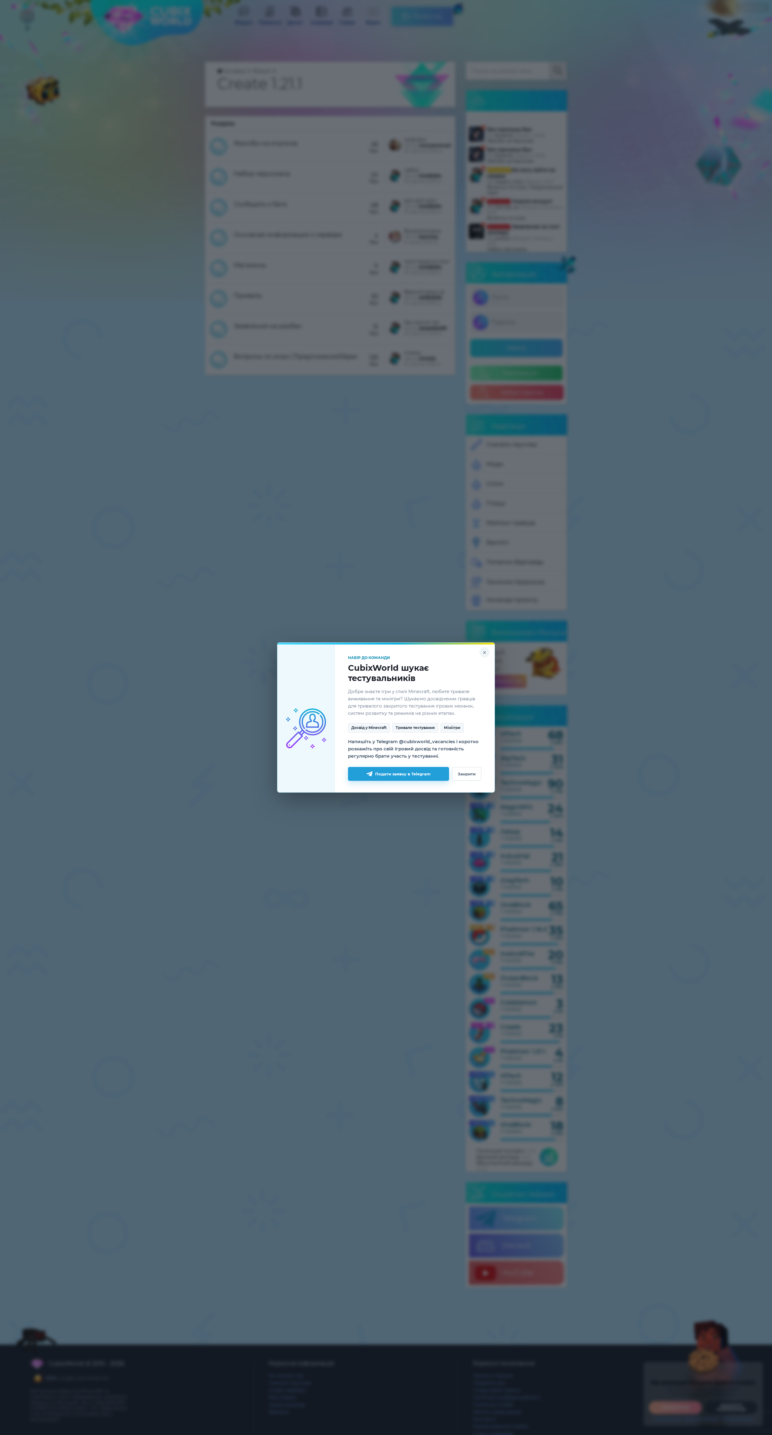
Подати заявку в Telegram (403, 773)
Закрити (467, 773)
